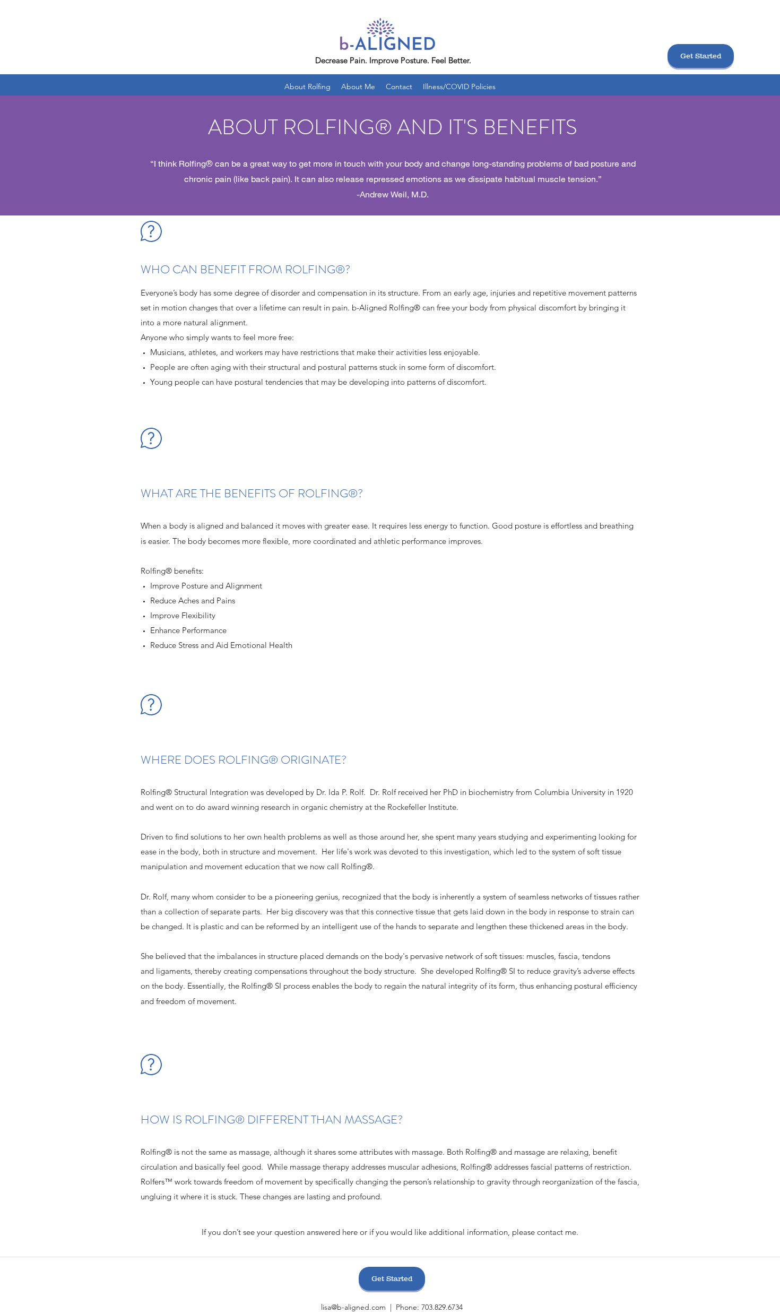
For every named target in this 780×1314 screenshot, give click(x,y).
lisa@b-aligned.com (353, 1307)
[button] (307, 86)
